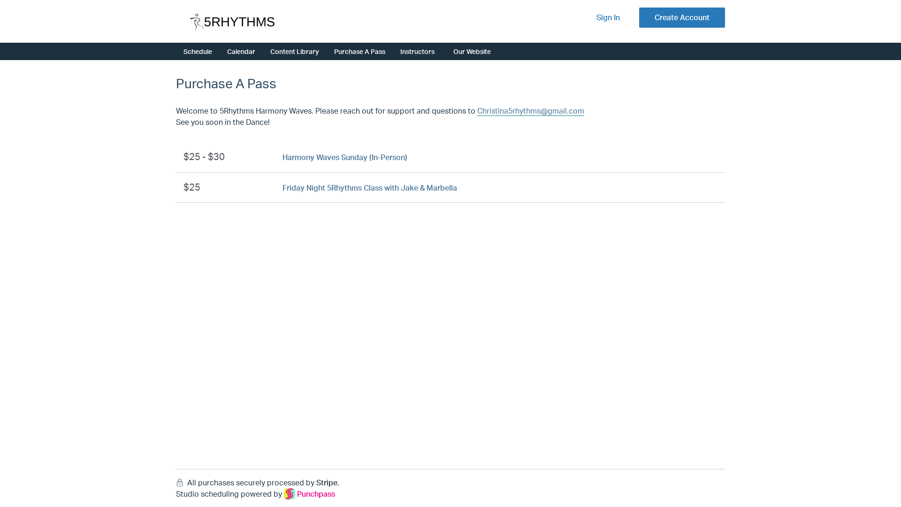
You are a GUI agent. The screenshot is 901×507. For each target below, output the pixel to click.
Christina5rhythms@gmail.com (530, 110)
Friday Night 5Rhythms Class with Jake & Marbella (370, 187)
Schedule (197, 51)
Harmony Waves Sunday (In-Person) (345, 157)
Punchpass (316, 494)
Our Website (472, 51)
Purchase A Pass (359, 51)
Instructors (417, 51)
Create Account (682, 17)
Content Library (294, 51)
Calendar (241, 51)
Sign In (608, 17)
